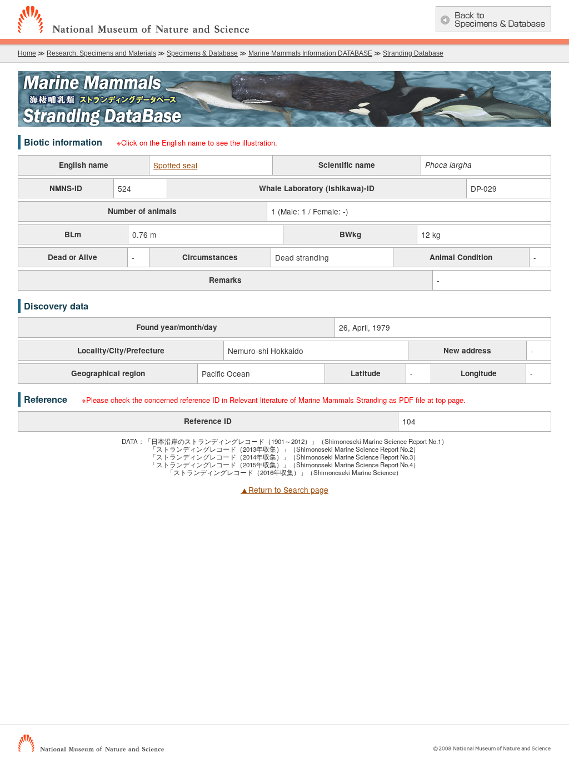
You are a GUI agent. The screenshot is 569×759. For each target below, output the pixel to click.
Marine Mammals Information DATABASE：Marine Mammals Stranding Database (284, 99)
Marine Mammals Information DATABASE (310, 53)
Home (27, 53)
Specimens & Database (202, 53)
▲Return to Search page (284, 489)
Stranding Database (413, 53)
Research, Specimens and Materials (101, 53)
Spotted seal (175, 165)
